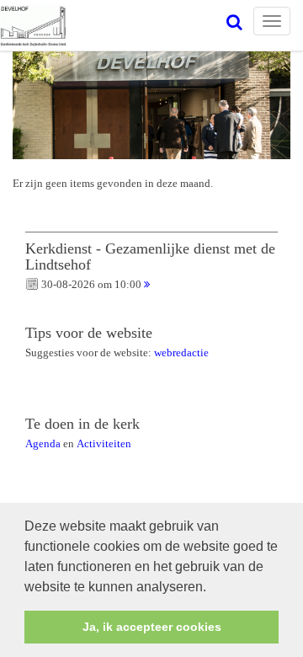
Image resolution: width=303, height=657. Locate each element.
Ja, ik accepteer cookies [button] (151, 626)
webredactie (181, 352)
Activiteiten (104, 443)
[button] (212, 587)
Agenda (43, 443)
